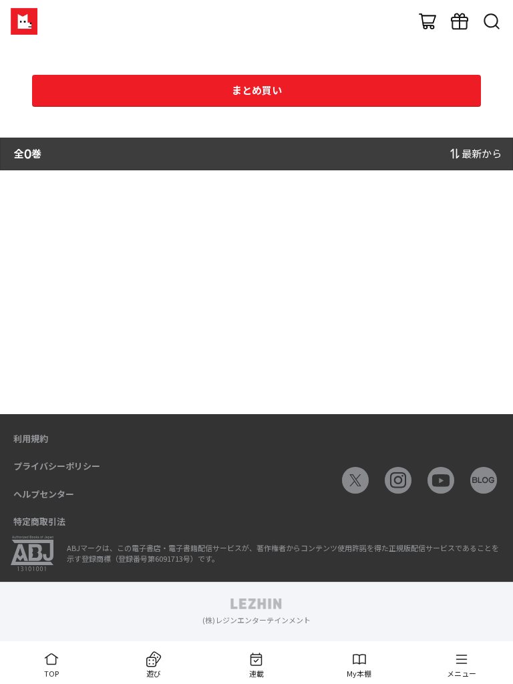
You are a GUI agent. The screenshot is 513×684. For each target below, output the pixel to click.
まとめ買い (257, 90)
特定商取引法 (39, 521)
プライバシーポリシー (56, 466)
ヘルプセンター (43, 494)
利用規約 (30, 438)
